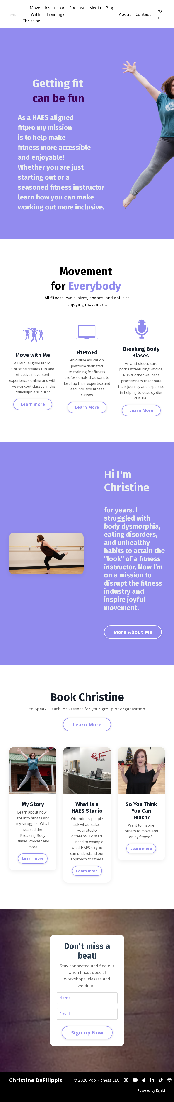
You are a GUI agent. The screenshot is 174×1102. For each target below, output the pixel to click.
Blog (110, 7)
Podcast (77, 7)
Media (95, 7)
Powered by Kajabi (151, 1090)
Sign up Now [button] (87, 1032)
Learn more (33, 858)
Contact (143, 14)
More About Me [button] (133, 632)
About (125, 14)
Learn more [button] (33, 404)
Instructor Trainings (55, 11)
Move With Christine (31, 14)
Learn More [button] (87, 407)
